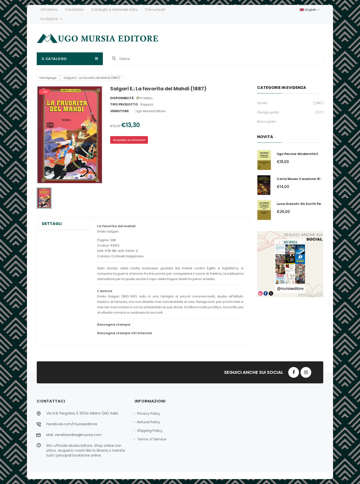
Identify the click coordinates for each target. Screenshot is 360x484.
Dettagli (52, 223)
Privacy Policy (148, 413)
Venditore (119, 111)
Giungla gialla (268, 112)
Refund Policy (148, 422)
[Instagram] (305, 372)
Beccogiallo (266, 121)
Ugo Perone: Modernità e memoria (305, 154)
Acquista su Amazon (129, 140)
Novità (262, 103)
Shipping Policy (149, 430)
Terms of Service (151, 439)
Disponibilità (122, 98)
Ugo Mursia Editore (151, 111)
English (311, 10)
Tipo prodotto (124, 104)
